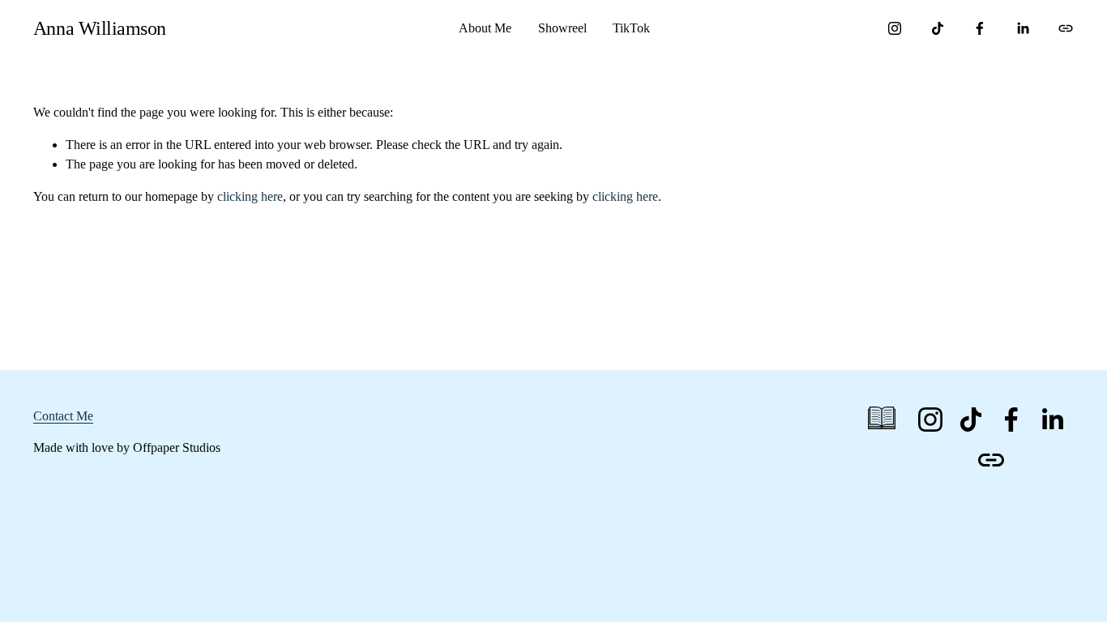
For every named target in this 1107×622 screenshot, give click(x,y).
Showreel (562, 28)
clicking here (250, 196)
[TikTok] (938, 28)
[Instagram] (895, 28)
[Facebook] (980, 28)
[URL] (1066, 28)
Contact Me (63, 416)
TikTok (631, 28)
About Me (485, 28)
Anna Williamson (99, 28)
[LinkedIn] (1023, 28)
